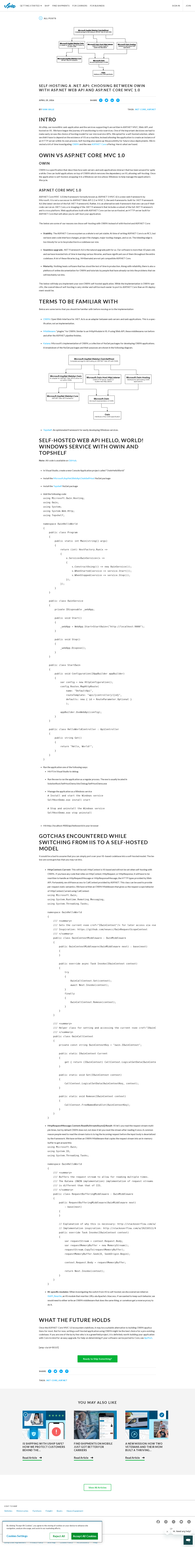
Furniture (37, 1511)
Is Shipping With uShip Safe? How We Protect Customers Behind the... (44, 1447)
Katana (46, 343)
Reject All (59, 1536)
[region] (52, 1531)
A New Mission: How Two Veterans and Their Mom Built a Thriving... (144, 1447)
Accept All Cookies (84, 1536)
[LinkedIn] (189, 1522)
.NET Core (140, 109)
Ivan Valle (48, 109)
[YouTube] (181, 1522)
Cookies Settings (17, 1536)
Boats (59, 1511)
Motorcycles (22, 1511)
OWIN (75, 144)
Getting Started (30, 5)
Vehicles (8, 1511)
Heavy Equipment (75, 1511)
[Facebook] (158, 1522)
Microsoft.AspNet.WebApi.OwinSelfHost (74, 478)
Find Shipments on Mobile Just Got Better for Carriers (93, 1447)
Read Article (30, 1457)
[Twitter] (173, 1522)
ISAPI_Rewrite (55, 1296)
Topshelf (47, 430)
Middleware (49, 331)
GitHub (72, 460)
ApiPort (148, 1337)
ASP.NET (151, 109)
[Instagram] (166, 1522)
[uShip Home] (10, 5)
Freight (49, 1511)
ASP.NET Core (99, 144)
